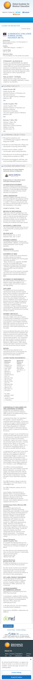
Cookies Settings (21, 630)
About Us (4, 12)
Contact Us (11, 12)
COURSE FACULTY (11, 86)
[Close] (31, 659)
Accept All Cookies (16, 677)
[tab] (16, 86)
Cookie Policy (11, 630)
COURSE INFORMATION (14, 166)
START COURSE (8, 626)
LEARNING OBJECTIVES (14, 135)
